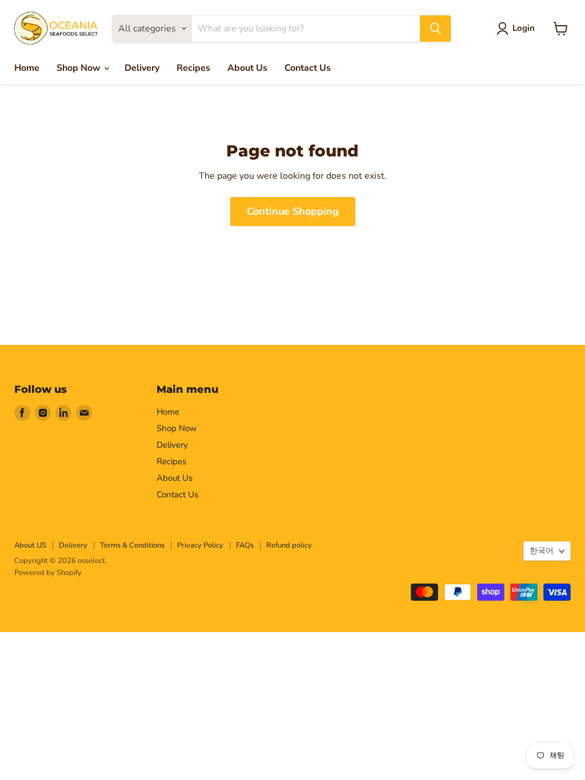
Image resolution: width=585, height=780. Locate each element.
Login (523, 28)
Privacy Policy (200, 545)
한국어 (542, 550)
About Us (247, 68)
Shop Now (80, 68)
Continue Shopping (293, 211)
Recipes (193, 68)
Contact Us (308, 68)
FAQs (245, 545)
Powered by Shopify (48, 573)
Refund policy (289, 545)
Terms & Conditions (132, 545)
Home (26, 68)
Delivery (142, 68)
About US (30, 545)
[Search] (435, 28)
